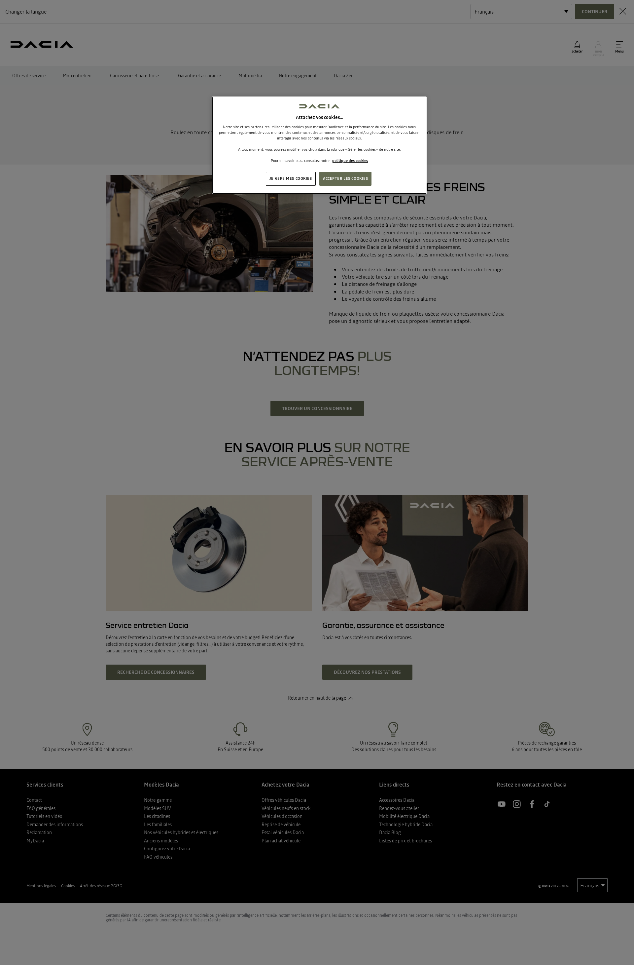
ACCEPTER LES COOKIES (345, 178)
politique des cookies (350, 160)
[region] (319, 145)
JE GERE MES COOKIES (290, 178)
